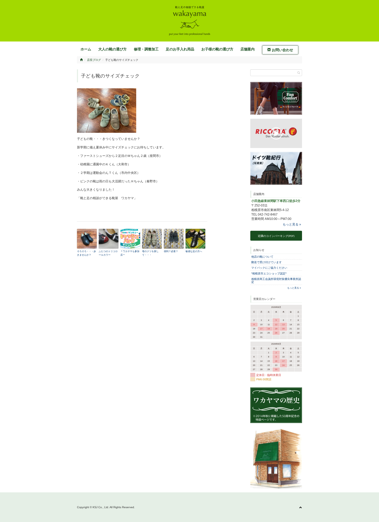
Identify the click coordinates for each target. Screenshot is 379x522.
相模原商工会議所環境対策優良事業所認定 (276, 280)
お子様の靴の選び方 (217, 49)
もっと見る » (292, 224)
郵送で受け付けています (266, 262)
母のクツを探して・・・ (150, 253)
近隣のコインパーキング (276, 235)
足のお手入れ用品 (180, 49)
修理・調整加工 (146, 49)
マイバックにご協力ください (269, 267)
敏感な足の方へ (194, 251)
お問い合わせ (282, 50)
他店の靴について (262, 256)
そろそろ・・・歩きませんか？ (86, 253)
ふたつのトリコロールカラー (108, 253)
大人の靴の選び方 (112, 49)
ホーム (86, 49)
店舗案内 (247, 49)
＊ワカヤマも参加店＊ (129, 253)
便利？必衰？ (171, 251)
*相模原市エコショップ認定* (268, 273)
